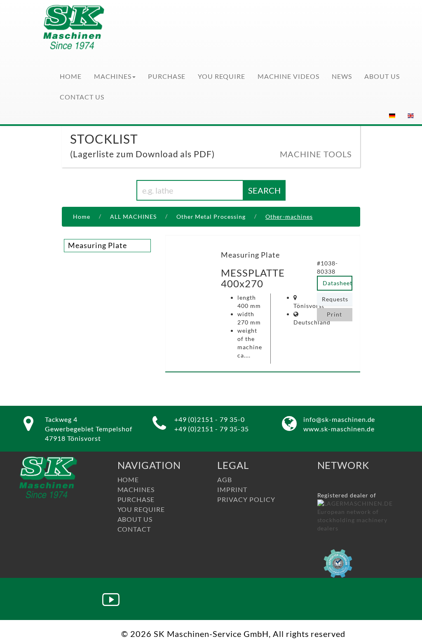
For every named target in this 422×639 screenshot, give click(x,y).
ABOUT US (382, 76)
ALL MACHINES (133, 216)
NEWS (342, 76)
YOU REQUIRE (222, 76)
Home (81, 216)
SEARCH (264, 190)
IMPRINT (232, 489)
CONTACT (134, 529)
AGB (224, 479)
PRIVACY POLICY (246, 499)
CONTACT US (82, 97)
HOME (71, 76)
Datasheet (337, 282)
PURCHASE (166, 76)
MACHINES (112, 76)
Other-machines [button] (289, 216)
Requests (335, 299)
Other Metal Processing (211, 216)
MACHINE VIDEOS (288, 76)
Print (334, 314)
